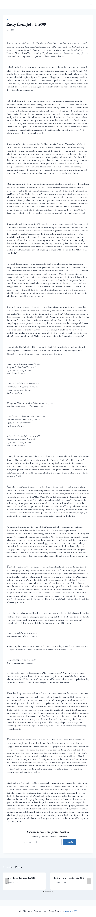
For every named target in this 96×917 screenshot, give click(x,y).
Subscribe (69, 842)
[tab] (43, 891)
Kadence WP (71, 911)
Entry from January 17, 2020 (21, 878)
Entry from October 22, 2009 (69, 878)
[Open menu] (91, 4)
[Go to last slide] (7, 881)
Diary (9, 20)
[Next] (89, 881)
